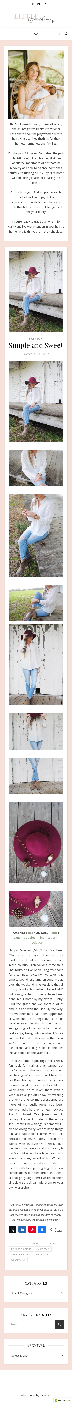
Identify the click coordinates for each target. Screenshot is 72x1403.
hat (30, 933)
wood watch (18, 1259)
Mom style (43, 1249)
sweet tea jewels (20, 1254)
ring (42, 937)
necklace (36, 942)
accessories (18, 1243)
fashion (35, 1243)
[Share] (22, 1229)
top (54, 933)
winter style (42, 1254)
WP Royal (45, 1395)
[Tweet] (12, 1229)
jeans (16, 937)
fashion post (52, 1243)
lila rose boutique (21, 1249)
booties (29, 937)
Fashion (36, 338)
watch (52, 937)
